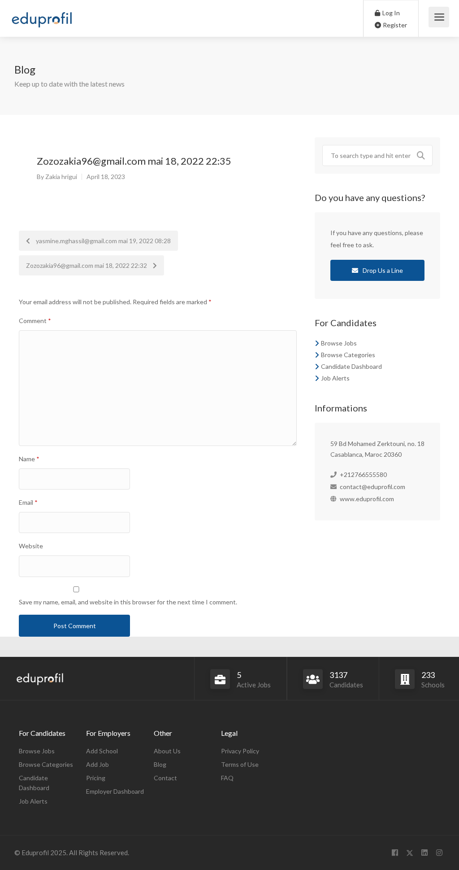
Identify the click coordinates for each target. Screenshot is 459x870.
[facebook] (394, 852)
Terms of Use (240, 764)
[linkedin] (424, 852)
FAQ (227, 778)
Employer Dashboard (115, 791)
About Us (167, 751)
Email (28, 502)
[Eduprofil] (41, 21)
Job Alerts (335, 378)
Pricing (95, 778)
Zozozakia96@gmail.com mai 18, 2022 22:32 (87, 265)
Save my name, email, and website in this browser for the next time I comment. (128, 602)
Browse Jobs (339, 343)
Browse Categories (348, 354)
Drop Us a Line (382, 270)
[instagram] (439, 852)
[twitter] (409, 852)
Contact (165, 778)
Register (394, 25)
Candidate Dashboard (351, 366)
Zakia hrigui (61, 176)
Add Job (97, 764)
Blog (160, 764)
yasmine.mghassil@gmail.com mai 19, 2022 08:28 (103, 241)
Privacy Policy (240, 751)
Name (29, 459)
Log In (390, 13)
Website (31, 546)
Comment (35, 320)
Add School (102, 751)
